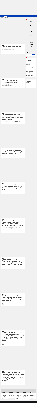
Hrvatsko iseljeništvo (23, 15)
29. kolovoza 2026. (31, 398)
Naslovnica (2, 15)
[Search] (35, 15)
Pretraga (27, 52)
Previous (8, 386)
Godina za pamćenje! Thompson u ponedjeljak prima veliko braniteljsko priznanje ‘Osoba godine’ (12, 152)
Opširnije (3, 86)
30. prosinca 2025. (6, 120)
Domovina (5, 15)
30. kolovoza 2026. (3, 398)
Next (18, 386)
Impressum (29, 15)
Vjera (19, 15)
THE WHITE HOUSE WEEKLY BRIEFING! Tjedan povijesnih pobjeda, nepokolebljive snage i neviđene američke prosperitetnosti (30, 60)
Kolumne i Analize (13, 15)
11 (17, 386)
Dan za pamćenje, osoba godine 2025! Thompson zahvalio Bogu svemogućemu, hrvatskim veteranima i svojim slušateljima (13, 117)
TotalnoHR (3, 120)
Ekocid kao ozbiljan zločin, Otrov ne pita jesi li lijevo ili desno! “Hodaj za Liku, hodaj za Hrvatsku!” (30, 64)
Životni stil (17, 15)
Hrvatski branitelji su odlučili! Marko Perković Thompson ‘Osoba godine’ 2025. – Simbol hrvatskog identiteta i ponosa (12, 187)
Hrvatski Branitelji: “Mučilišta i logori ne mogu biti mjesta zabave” (12, 81)
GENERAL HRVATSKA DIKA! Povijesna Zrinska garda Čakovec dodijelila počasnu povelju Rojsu (13, 48)
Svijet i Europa (9, 15)
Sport (26, 15)
